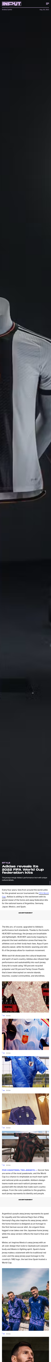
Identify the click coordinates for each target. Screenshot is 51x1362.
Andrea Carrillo (7, 9)
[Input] (11, 3)
